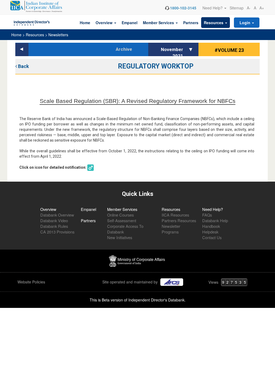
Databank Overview (57, 215)
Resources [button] (214, 22)
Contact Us (212, 237)
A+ (261, 7)
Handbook (211, 226)
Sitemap (237, 7)
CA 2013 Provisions (57, 232)
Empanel (130, 22)
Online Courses (120, 215)
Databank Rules (54, 226)
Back (23, 66)
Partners (190, 22)
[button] (191, 49)
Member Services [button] (159, 22)
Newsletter (171, 226)
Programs (170, 232)
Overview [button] (105, 22)
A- (249, 7)
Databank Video (54, 220)
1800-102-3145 (183, 7)
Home (85, 22)
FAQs (207, 215)
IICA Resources (175, 215)
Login (245, 22)
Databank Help (215, 220)
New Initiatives (119, 237)
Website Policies (31, 282)
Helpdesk (210, 232)
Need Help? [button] (213, 7)
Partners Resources (179, 220)
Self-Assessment (121, 220)
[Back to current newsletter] (21, 49)
